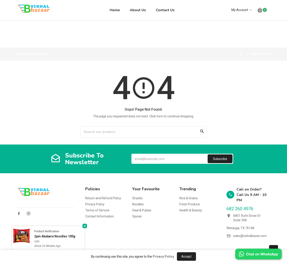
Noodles (138, 204)
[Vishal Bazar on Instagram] (28, 213)
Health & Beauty (190, 210)
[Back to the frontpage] (241, 54)
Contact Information (99, 216)
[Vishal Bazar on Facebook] (19, 213)
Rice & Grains (188, 198)
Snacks (137, 198)
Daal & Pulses (141, 210)
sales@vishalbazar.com (250, 236)
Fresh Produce (189, 204)
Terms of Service (97, 210)
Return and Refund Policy (103, 198)
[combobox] (103, 132)
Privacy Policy (94, 204)
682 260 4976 (239, 208)
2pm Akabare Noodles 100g (54, 236)
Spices (137, 216)
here (160, 116)
